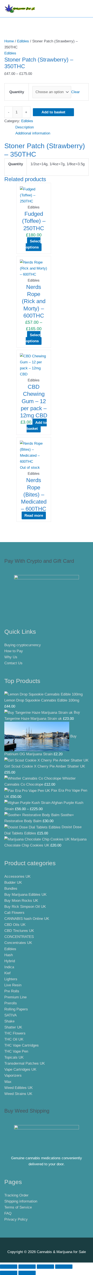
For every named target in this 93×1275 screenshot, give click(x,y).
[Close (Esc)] (63, 1266)
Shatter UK (13, 1027)
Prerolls (10, 1003)
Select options (33, 244)
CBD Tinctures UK (19, 931)
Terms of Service (18, 1207)
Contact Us (13, 663)
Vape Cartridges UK (20, 1069)
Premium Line (15, 997)
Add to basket (53, 112)
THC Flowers (15, 1033)
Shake (9, 1021)
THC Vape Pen (16, 1051)
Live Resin (12, 985)
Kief (7, 973)
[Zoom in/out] (8, 1266)
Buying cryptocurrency (22, 645)
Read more (33, 515)
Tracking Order (16, 1195)
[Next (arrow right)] (27, 1273)
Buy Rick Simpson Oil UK (25, 907)
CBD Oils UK (15, 925)
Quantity (16, 92)
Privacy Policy (16, 1219)
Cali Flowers (14, 913)
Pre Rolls (11, 991)
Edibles (23, 41)
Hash (8, 955)
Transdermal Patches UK (24, 1063)
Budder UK (13, 882)
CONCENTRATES (19, 937)
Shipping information (20, 1201)
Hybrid (9, 961)
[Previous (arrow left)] (8, 1273)
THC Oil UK (13, 1039)
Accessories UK (17, 876)
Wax (7, 1082)
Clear (75, 92)
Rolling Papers (16, 1009)
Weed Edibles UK (18, 1088)
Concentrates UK (18, 943)
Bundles (10, 888)
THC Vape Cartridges (21, 1045)
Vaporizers (13, 1075)
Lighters (10, 979)
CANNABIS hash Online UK (26, 919)
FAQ (7, 1213)
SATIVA (10, 1015)
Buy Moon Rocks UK (21, 901)
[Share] (45, 1266)
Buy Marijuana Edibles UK (25, 895)
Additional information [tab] (32, 133)
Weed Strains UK (18, 1094)
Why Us (10, 657)
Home (9, 41)
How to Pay (13, 651)
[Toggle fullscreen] (27, 1266)
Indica (9, 967)
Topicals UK (14, 1057)
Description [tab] (24, 127)
